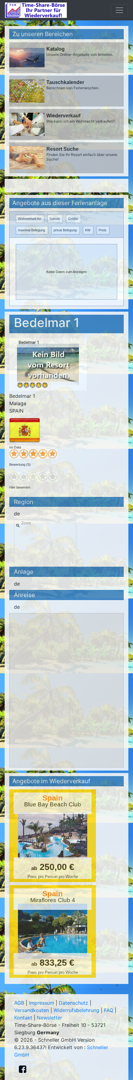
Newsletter (49, 1018)
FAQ (108, 1010)
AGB (19, 1003)
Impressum (41, 1003)
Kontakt (23, 1018)
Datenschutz (73, 1003)
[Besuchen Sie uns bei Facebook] (22, 1069)
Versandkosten (31, 1010)
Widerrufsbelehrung (76, 1010)
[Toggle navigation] (119, 10)
